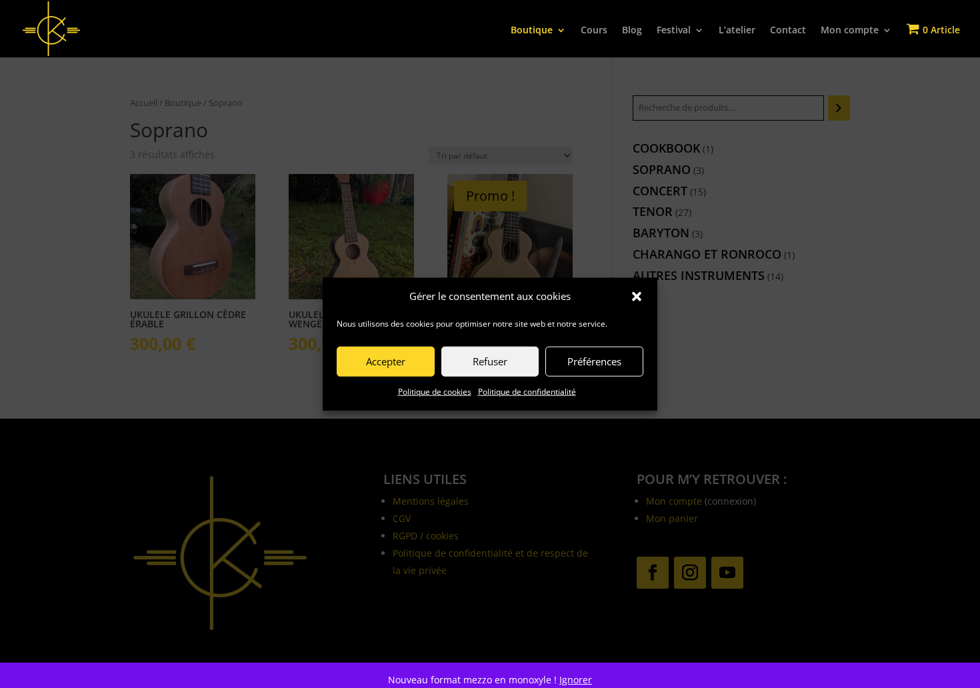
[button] (636, 296)
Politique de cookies (434, 391)
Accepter (385, 361)
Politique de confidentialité (527, 391)
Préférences (594, 361)
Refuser (490, 361)
